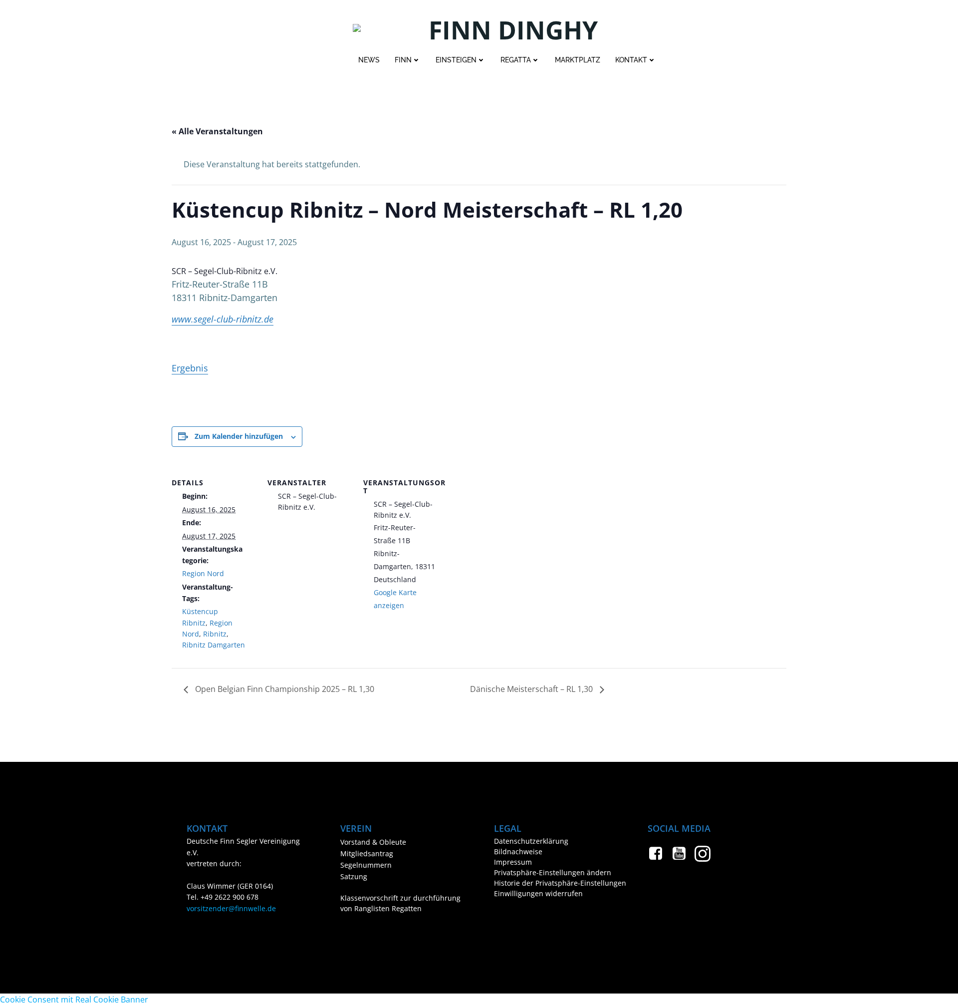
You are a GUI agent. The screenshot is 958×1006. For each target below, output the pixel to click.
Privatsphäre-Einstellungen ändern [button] (552, 872)
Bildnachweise (518, 851)
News (369, 60)
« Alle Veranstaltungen (217, 131)
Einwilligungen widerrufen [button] (538, 893)
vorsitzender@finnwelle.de (231, 908)
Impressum (513, 862)
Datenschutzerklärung (531, 841)
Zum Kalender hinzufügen (239, 436)
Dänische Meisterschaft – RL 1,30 (532, 688)
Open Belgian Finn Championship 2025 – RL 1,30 (283, 688)
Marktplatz (577, 60)
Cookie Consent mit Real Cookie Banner (74, 999)
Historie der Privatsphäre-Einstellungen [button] (556, 883)
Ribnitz (215, 634)
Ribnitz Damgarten (213, 645)
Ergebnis (190, 368)
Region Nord (203, 573)
